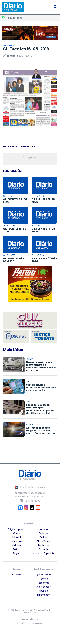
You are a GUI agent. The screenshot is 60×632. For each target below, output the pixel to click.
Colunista (43, 549)
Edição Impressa (16, 529)
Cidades (16, 545)
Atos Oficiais (43, 541)
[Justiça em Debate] (44, 336)
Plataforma (23, 623)
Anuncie (43, 590)
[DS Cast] (16, 336)
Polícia (16, 549)
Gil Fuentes (16, 574)
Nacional (43, 529)
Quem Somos (43, 574)
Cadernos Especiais (43, 553)
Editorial (16, 537)
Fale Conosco (43, 586)
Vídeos (16, 533)
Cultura (44, 537)
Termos (43, 578)
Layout (25, 619)
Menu (48, 7)
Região (16, 553)
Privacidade (43, 594)
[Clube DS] (30, 320)
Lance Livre (16, 541)
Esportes (43, 533)
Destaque (43, 545)
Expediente (43, 582)
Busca (56, 7)
